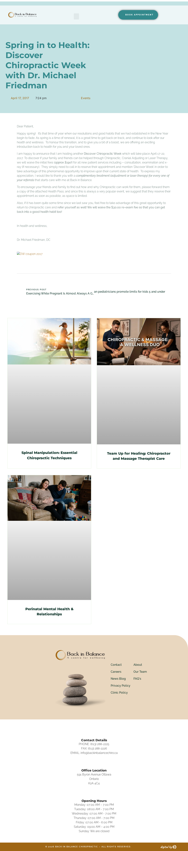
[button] (76, 16)
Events (85, 98)
